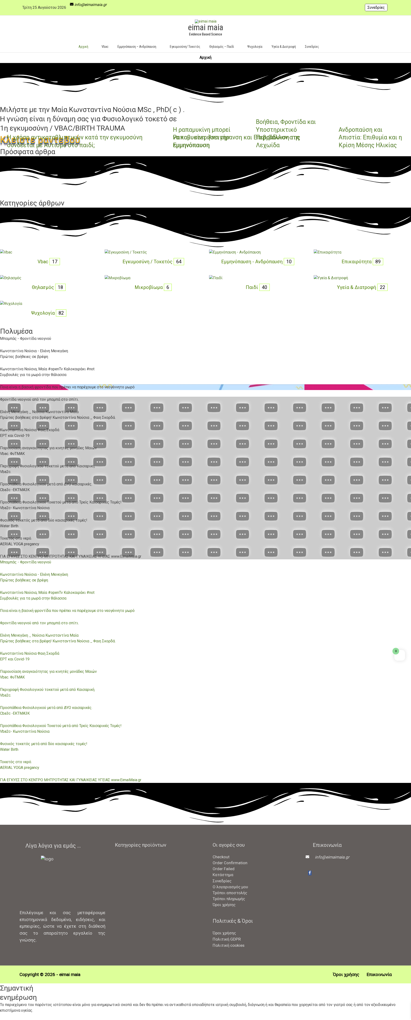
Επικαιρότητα (357, 261)
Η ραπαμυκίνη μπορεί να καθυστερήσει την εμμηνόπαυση (201, 137)
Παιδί (252, 287)
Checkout (221, 856)
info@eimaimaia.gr (90, 4)
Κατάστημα (223, 874)
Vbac (43, 261)
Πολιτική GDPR (227, 939)
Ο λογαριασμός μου (230, 886)
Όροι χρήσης (224, 904)
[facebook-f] (310, 873)
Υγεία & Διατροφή (357, 287)
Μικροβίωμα (149, 287)
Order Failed (224, 868)
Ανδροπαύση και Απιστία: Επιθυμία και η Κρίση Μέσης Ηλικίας (370, 137)
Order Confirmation (230, 862)
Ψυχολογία (43, 313)
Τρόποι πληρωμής (229, 898)
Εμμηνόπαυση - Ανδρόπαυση (252, 261)
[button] (330, 46)
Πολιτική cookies (229, 945)
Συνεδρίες (376, 7)
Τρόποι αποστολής (230, 892)
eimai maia (205, 27)
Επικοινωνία (379, 974)
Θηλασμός (43, 287)
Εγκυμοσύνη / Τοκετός (148, 261)
